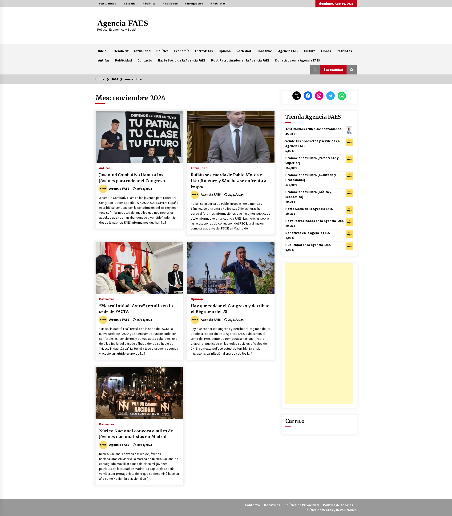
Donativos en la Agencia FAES (297, 60)
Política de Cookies (338, 505)
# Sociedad (170, 3)
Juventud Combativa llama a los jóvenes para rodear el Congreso (132, 177)
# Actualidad (107, 3)
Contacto (144, 60)
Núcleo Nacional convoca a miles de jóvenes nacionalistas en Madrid (136, 434)
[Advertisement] (319, 333)
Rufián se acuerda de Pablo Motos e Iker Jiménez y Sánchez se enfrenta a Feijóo (228, 180)
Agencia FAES (122, 23)
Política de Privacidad (301, 505)
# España (129, 3)
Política (162, 51)
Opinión (224, 51)
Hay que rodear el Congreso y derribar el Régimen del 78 (230, 308)
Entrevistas (204, 51)
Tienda (118, 51)
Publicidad (123, 60)
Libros (326, 51)
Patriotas (344, 51)
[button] (315, 69)
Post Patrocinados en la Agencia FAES (240, 60)
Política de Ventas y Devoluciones (330, 510)
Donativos (265, 51)
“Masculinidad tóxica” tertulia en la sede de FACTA (136, 308)
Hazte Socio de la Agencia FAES (182, 60)
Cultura (309, 51)
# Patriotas (218, 3)
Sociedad (243, 51)
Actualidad (142, 51)
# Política (149, 3)
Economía (181, 51)
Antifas (103, 60)
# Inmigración (194, 3)
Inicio (102, 51)
